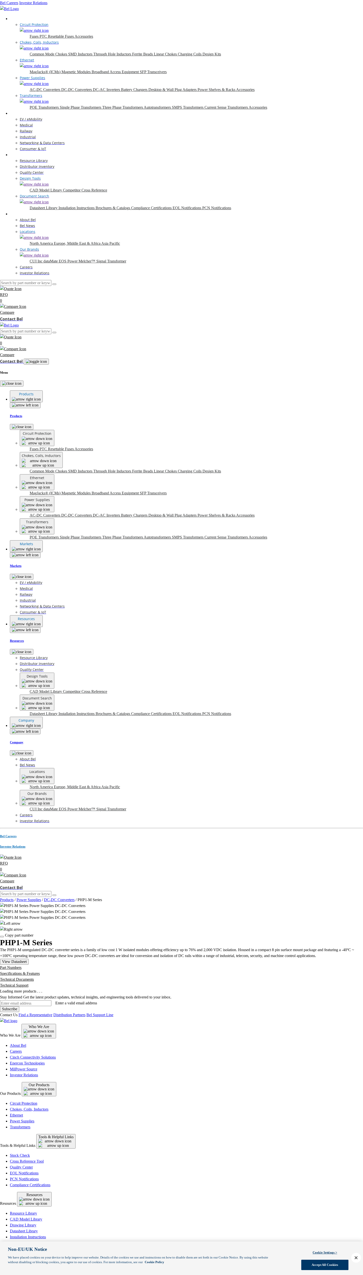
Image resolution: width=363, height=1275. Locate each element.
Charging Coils (190, 54)
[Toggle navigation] (36, 362)
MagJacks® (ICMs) (45, 72)
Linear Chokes (166, 54)
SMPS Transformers (188, 107)
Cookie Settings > (325, 1252)
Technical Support (14, 985)
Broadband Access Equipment (116, 72)
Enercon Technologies (27, 1063)
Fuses (35, 36)
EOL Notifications (187, 208)
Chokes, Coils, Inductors (29, 1109)
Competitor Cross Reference (85, 190)
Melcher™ (87, 261)
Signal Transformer (111, 261)
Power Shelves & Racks (217, 89)
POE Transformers (45, 107)
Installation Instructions (77, 208)
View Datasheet (14, 962)
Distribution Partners (69, 1015)
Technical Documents (17, 979)
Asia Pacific (110, 243)
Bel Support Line (99, 1015)
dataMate (51, 261)
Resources (18, 155)
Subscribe (9, 1009)
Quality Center (21, 1167)
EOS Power (69, 261)
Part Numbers (10, 967)
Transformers (20, 1127)
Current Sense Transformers (226, 107)
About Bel (18, 1045)
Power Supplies (29, 900)
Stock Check (20, 1155)
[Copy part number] (2, 936)
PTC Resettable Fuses (57, 36)
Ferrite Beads (143, 54)
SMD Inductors (80, 54)
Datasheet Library (44, 208)
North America (42, 243)
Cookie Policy (154, 1262)
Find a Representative (35, 1015)
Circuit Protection (23, 1103)
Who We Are (39, 1027)
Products (16, 19)
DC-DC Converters (77, 89)
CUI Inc (36, 261)
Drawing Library (23, 1225)
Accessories (84, 36)
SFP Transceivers (153, 72)
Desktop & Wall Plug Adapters (173, 89)
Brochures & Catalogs (113, 208)
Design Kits (211, 54)
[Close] (11, 383)
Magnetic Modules (76, 72)
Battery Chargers (134, 89)
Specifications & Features (20, 973)
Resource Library (23, 1213)
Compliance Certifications (152, 208)
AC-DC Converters (45, 89)
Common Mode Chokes (49, 54)
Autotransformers (158, 107)
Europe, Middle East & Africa (77, 243)
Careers (16, 1051)
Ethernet (16, 1115)
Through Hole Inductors (112, 54)
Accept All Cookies (325, 1265)
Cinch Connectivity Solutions (33, 1057)
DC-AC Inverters (107, 89)
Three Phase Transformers (123, 107)
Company (17, 214)
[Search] (54, 284)
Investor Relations (33, 3)
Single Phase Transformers (81, 107)
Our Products (39, 1085)
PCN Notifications (216, 208)
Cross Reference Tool (27, 1161)
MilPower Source (23, 1069)
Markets (16, 113)
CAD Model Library (46, 190)
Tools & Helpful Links (56, 1137)
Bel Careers (9, 3)
